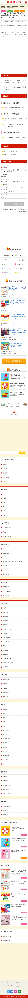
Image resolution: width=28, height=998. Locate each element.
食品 (5, 264)
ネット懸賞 (5, 620)
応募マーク (5, 481)
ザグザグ (5, 565)
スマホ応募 (5, 616)
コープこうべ (6, 570)
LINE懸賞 (5, 633)
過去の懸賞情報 (6, 940)
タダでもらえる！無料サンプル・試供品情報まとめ (18, 853)
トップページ (14, 414)
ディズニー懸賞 (6, 738)
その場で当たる (6, 679)
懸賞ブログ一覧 (6, 793)
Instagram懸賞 (6, 637)
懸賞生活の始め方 (7, 781)
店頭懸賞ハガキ (6, 532)
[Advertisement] (14, 55)
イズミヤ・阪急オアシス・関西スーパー (12, 561)
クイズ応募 (5, 654)
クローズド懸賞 (10, 10)
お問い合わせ (19, 986)
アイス (19, 255)
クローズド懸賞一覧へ (15, 361)
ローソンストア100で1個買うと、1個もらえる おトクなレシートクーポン (19, 897)
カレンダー (5, 764)
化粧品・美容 (6, 730)
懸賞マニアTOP (5, 982)
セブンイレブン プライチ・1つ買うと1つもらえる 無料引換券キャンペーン (18, 885)
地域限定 (5, 473)
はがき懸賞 (17, 10)
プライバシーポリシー (7, 986)
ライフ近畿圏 (6, 553)
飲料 (4, 506)
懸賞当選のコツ (6, 785)
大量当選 (22, 10)
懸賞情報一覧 (6, 587)
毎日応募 (5, 684)
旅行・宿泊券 (6, 755)
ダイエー (5, 549)
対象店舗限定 (6, 468)
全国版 (4, 464)
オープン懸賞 (6, 595)
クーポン (5, 810)
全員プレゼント (6, 692)
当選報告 (5, 776)
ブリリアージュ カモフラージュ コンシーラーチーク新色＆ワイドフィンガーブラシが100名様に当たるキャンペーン (19, 920)
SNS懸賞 (5, 625)
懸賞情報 (4, 10)
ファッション (7, 268)
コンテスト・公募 (7, 658)
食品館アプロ (6, 574)
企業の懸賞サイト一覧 (8, 789)
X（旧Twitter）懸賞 (7, 629)
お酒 (4, 511)
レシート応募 (6, 477)
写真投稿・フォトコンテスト (10, 662)
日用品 (4, 502)
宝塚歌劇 (5, 747)
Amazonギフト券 (8, 255)
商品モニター (6, 650)
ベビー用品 (5, 759)
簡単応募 (5, 608)
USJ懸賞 (5, 743)
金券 (18, 273)
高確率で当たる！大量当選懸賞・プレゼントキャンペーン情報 (18, 842)
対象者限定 (5, 667)
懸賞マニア (14, 2)
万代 (4, 557)
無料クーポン (6, 734)
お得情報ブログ (6, 806)
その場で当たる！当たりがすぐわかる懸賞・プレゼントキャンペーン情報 (18, 830)
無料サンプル (6, 713)
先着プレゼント (6, 696)
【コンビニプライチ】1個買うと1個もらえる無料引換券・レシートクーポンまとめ (19, 908)
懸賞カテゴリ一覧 (7, 936)
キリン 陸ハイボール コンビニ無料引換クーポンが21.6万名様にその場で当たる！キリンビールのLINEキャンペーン (19, 873)
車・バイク (5, 751)
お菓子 (6, 260)
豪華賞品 (5, 709)
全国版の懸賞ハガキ (7, 536)
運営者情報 (19, 982)
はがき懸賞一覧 (6, 527)
